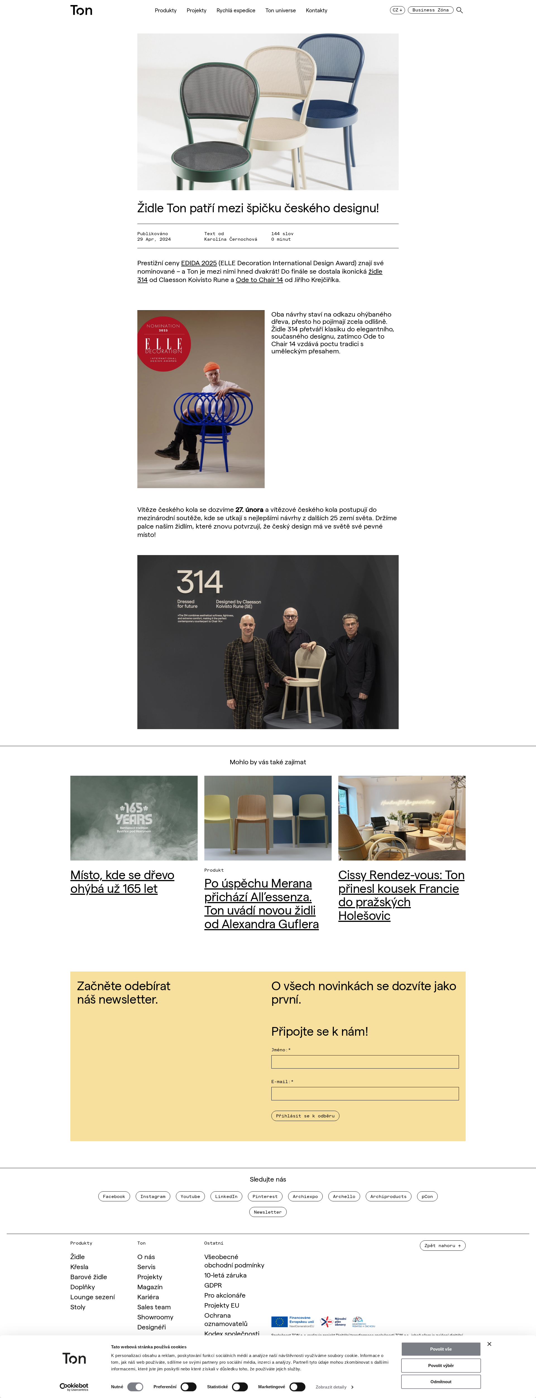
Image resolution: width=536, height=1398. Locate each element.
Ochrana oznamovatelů (226, 1318)
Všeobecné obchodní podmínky (234, 1260)
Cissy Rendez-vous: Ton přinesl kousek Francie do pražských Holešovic (401, 894)
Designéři (151, 1326)
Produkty (166, 10)
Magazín (150, 1286)
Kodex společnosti (231, 1333)
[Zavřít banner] (489, 1344)
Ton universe (280, 10)
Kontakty (316, 10)
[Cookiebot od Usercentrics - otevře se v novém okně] (74, 1387)
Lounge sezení (92, 1296)
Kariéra (148, 1296)
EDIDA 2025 (199, 262)
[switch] (189, 1386)
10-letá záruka (225, 1274)
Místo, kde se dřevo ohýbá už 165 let (122, 880)
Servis (146, 1266)
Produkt (214, 869)
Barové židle (88, 1276)
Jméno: (281, 1049)
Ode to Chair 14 (259, 279)
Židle (77, 1256)
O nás (146, 1256)
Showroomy (155, 1316)
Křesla (79, 1266)
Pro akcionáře (225, 1294)
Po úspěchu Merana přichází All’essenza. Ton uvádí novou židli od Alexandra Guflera (261, 902)
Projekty (197, 10)
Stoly (77, 1306)
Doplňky (82, 1286)
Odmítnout (440, 1381)
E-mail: (282, 1081)
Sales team (154, 1306)
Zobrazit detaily (331, 1387)
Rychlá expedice (236, 10)
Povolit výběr (441, 1365)
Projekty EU (221, 1304)
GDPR (213, 1284)
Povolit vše (441, 1349)
